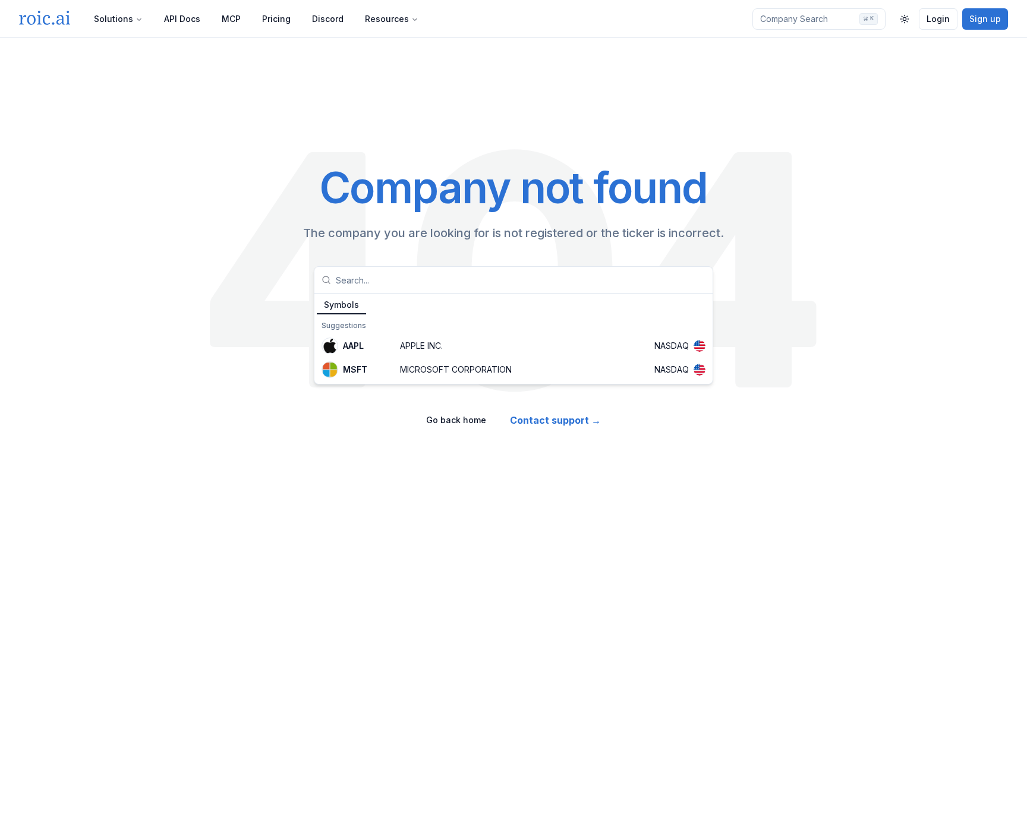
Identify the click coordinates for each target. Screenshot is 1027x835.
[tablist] (513, 304)
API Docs (182, 19)
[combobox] (520, 280)
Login (938, 19)
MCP (231, 19)
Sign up (985, 19)
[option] (513, 346)
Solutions (113, 19)
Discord (328, 19)
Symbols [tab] (341, 305)
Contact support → (555, 420)
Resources (387, 19)
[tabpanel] (513, 349)
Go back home (456, 420)
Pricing (276, 19)
